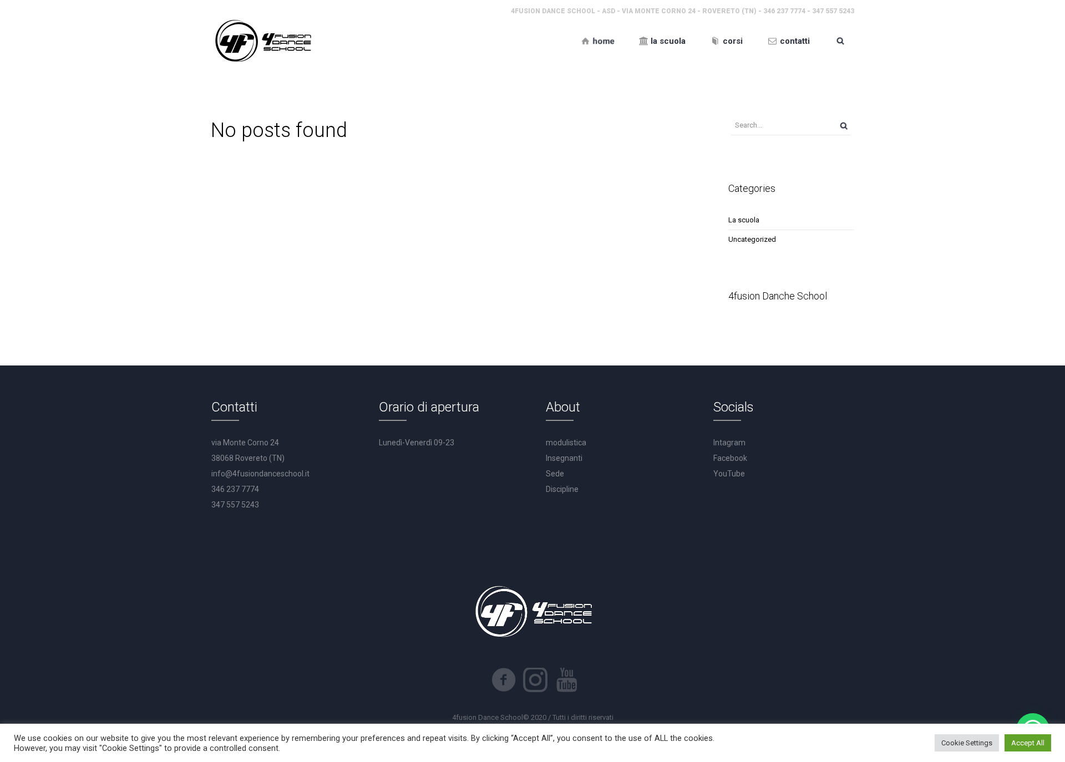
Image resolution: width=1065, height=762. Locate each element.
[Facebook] (503, 680)
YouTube (729, 473)
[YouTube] (567, 680)
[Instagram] (535, 680)
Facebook (730, 458)
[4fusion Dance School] (262, 40)
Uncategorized (752, 239)
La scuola (743, 220)
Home (521, 72)
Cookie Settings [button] (966, 743)
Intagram (729, 442)
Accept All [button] (1027, 743)
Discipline (562, 489)
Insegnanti (564, 458)
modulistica (566, 442)
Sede (555, 473)
